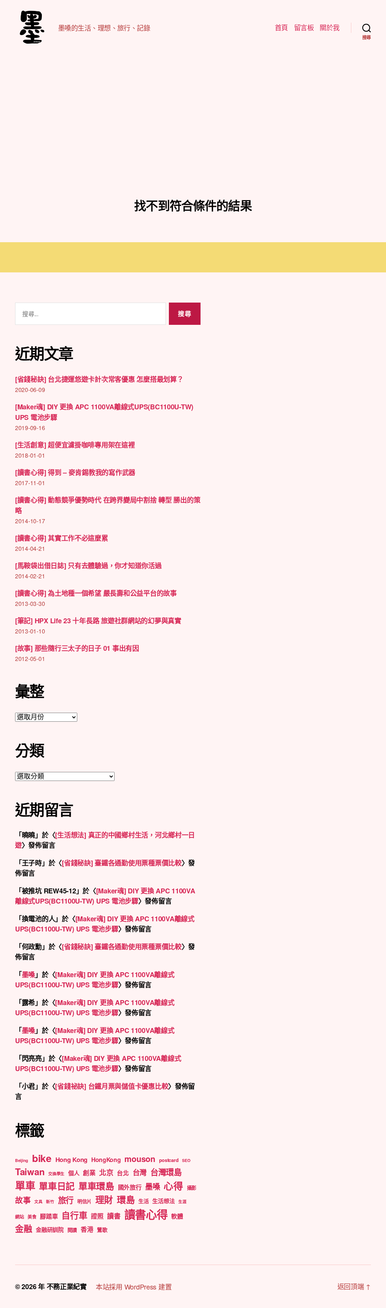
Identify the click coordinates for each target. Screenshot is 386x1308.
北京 (106, 1172)
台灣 (140, 1172)
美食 (32, 1216)
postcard (169, 1160)
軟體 (177, 1216)
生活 (143, 1201)
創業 (89, 1172)
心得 (173, 1186)
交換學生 (56, 1173)
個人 (73, 1173)
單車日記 (57, 1185)
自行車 (74, 1215)
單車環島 (96, 1185)
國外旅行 (130, 1187)
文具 (38, 1201)
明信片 (84, 1201)
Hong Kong (71, 1159)
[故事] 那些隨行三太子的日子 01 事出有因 (77, 648)
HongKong (106, 1159)
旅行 (66, 1200)
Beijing (21, 1160)
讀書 (113, 1216)
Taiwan (29, 1171)
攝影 (191, 1187)
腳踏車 (49, 1216)
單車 (25, 1185)
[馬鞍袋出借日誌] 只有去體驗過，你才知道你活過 (88, 565)
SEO (186, 1160)
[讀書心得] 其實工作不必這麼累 (61, 538)
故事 (23, 1199)
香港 (87, 1229)
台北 (123, 1172)
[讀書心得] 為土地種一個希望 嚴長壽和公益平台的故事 (96, 593)
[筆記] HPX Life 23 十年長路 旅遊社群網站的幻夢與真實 (98, 621)
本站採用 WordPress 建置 (134, 1286)
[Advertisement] (193, 142)
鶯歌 (102, 1229)
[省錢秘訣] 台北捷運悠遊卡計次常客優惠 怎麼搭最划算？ (99, 379)
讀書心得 (146, 1214)
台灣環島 (166, 1172)
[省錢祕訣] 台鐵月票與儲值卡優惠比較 (111, 1086)
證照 (97, 1215)
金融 (23, 1228)
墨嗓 (28, 974)
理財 (104, 1199)
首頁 (281, 27)
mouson (139, 1159)
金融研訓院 (50, 1229)
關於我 (330, 27)
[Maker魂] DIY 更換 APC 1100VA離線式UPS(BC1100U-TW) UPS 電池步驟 (105, 896)
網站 (19, 1216)
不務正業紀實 (67, 1286)
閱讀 (72, 1229)
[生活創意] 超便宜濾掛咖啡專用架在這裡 (75, 445)
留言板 (304, 27)
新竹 (50, 1201)
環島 (126, 1199)
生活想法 (163, 1201)
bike (42, 1158)
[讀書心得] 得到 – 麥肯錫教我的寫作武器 (75, 472)
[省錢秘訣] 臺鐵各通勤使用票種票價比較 (122, 863)
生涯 (182, 1201)
